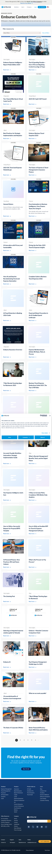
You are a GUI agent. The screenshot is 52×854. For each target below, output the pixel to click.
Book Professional (18, 792)
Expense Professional (19, 800)
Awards (16, 820)
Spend (15, 811)
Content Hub (43, 790)
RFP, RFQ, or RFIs (5, 826)
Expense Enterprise (18, 798)
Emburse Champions (45, 796)
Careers (16, 822)
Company (29, 7)
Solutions (16, 7)
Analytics (3, 796)
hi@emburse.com (22, 842)
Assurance (16, 789)
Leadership (16, 824)
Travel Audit (30, 794)
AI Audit (29, 789)
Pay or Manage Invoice (6, 824)
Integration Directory (6, 820)
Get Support (12, 842)
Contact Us (3, 842)
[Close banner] (49, 415)
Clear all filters (45, 32)
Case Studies (43, 798)
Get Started (42, 7)
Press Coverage (17, 830)
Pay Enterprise (17, 808)
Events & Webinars (44, 794)
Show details (45, 433)
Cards (15, 796)
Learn (22, 7)
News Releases (17, 828)
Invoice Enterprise (18, 804)
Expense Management (6, 789)
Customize (25, 437)
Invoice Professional (19, 806)
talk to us (26, 769)
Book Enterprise (18, 790)
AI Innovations (4, 818)
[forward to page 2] (38, 740)
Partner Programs (5, 822)
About (15, 818)
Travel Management (5, 790)
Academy (42, 792)
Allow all (42, 437)
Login (35, 7)
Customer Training (44, 800)
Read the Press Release (25, 3)
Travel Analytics (30, 792)
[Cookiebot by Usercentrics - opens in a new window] (41, 416)
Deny (9, 437)
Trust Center (47, 850)
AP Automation (4, 794)
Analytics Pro (30, 790)
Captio (15, 794)
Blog (41, 789)
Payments (3, 792)
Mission (16, 826)
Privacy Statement (30, 850)
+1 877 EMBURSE (44, 841)
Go (15, 802)
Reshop (16, 810)
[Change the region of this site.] (48, 7)
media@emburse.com (31, 842)
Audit (2, 798)
